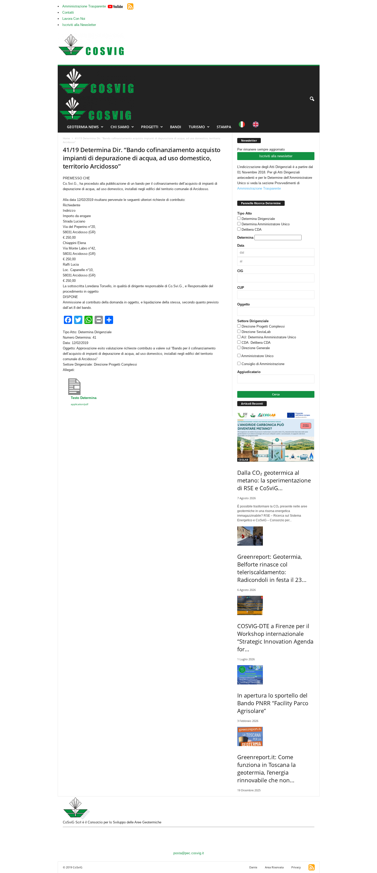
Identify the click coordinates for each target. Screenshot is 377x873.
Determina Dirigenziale (258, 219)
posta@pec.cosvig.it (188, 853)
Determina (245, 237)
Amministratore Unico (257, 356)
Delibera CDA (252, 229)
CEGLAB (243, 459)
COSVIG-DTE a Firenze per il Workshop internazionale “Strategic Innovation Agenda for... (275, 637)
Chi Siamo (120, 126)
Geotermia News (83, 126)
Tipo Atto (244, 213)
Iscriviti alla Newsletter (79, 25)
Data (240, 245)
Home (66, 138)
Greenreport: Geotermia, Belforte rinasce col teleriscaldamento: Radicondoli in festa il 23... (271, 568)
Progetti (149, 126)
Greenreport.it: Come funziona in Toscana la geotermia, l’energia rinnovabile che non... (266, 768)
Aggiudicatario (249, 372)
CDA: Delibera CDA (256, 343)
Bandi (175, 126)
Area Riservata (274, 867)
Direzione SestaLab (256, 332)
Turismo (197, 126)
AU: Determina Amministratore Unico (268, 337)
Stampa (224, 126)
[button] (312, 99)
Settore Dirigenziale (253, 321)
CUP (240, 288)
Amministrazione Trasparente (84, 6)
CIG (240, 271)
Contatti (68, 12)
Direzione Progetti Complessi (263, 326)
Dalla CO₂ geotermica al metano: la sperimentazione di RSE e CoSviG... (274, 480)
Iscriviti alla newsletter (275, 156)
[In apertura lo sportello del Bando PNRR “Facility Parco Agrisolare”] (275, 674)
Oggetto (243, 304)
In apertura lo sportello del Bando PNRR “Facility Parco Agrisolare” (272, 702)
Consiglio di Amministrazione (263, 364)
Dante (253, 867)
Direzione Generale (256, 348)
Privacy (296, 867)
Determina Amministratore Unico (266, 224)
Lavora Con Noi (73, 19)
